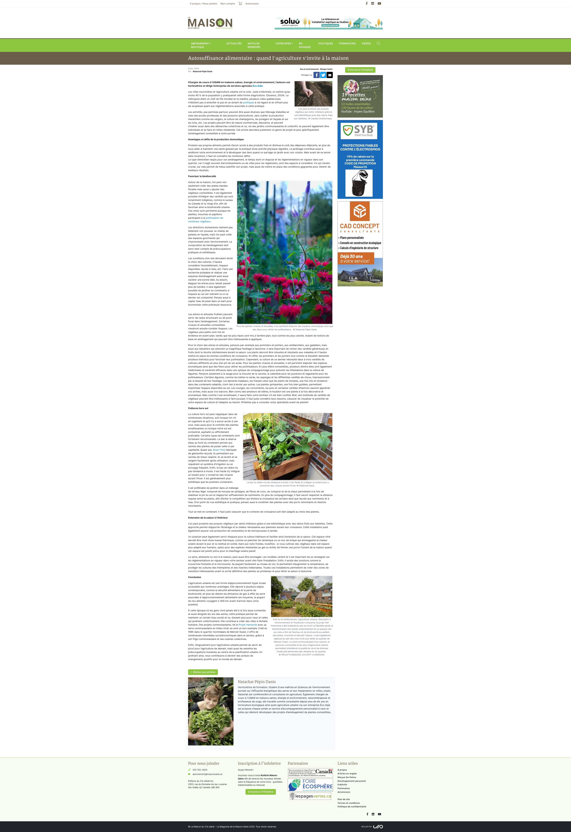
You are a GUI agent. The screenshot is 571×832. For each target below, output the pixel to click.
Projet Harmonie (248, 624)
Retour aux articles (204, 672)
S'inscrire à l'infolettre (360, 69)
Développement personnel (352, 781)
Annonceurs (344, 792)
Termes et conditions (349, 803)
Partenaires (344, 788)
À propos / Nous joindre (203, 3)
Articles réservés (254, 45)
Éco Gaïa (258, 85)
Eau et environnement (309, 69)
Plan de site (344, 799)
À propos (342, 770)
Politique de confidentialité (352, 806)
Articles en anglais (347, 773)
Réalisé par (366, 827)
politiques (248, 102)
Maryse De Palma (347, 777)
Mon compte (228, 3)
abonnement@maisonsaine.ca (207, 774)
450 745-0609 (200, 770)
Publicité (342, 784)
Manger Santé (326, 69)
